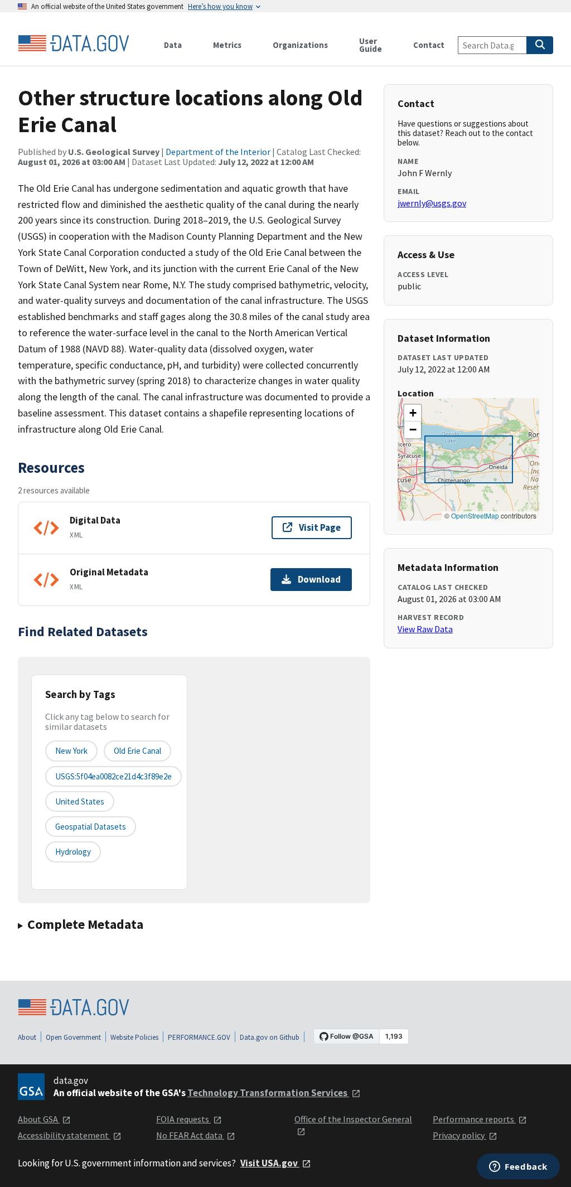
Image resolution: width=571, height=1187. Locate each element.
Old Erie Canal (137, 750)
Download (319, 579)
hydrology (73, 851)
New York (71, 750)
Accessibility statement (64, 1135)
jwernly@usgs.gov (432, 203)
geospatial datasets (90, 826)
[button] (412, 413)
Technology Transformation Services (268, 1093)
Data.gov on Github (269, 1037)
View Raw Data (425, 628)
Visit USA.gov (269, 1163)
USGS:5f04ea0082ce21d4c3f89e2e (113, 776)
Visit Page (320, 527)
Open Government (73, 1037)
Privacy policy (459, 1135)
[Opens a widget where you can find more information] (518, 1167)
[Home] (73, 43)
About (27, 1037)
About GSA (39, 1119)
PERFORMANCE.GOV (199, 1037)
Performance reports (474, 1119)
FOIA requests (183, 1119)
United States (79, 801)
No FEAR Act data (190, 1135)
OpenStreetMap (475, 515)
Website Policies (134, 1037)
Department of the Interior (218, 151)
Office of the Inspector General (353, 1119)
